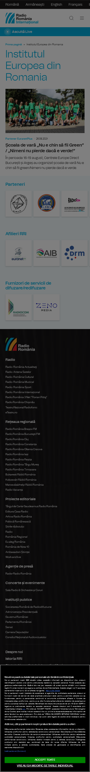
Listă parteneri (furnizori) (15, 751)
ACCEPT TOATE (45, 759)
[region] (45, 718)
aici (23, 709)
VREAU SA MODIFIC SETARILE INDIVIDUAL (45, 765)
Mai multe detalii (53, 691)
